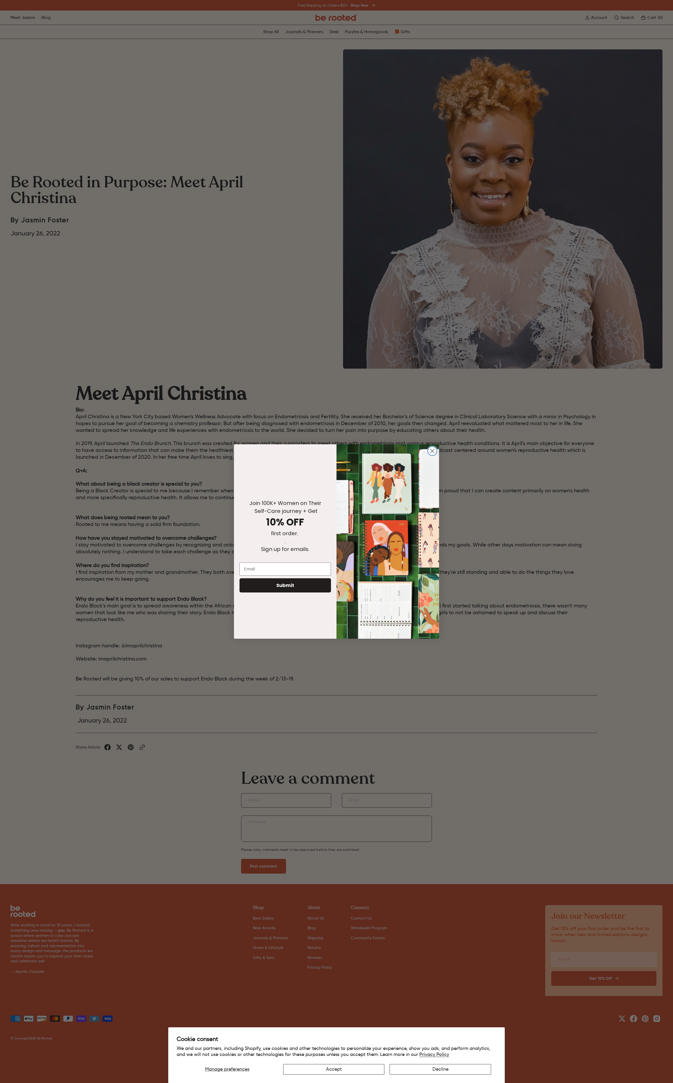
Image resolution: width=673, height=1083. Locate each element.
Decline (440, 1069)
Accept (334, 1069)
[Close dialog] (432, 451)
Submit (285, 585)
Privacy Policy (434, 1054)
